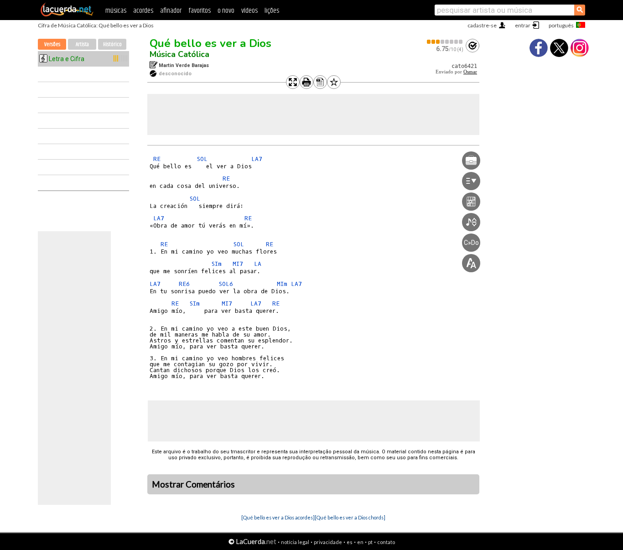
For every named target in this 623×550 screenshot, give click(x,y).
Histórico (112, 44)
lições (272, 10)
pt (370, 542)
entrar (522, 25)
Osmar (470, 71)
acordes (143, 10)
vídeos (249, 10)
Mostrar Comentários (193, 484)
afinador (171, 10)
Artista (82, 44)
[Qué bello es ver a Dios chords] (350, 517)
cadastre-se (482, 25)
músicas (115, 10)
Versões (52, 44)
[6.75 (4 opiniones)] (445, 42)
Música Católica (179, 54)
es (350, 542)
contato (386, 542)
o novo (226, 10)
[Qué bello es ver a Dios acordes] (278, 517)
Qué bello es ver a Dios (210, 43)
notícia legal (295, 542)
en (360, 542)
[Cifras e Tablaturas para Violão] (67, 14)
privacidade (328, 542)
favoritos (199, 10)
